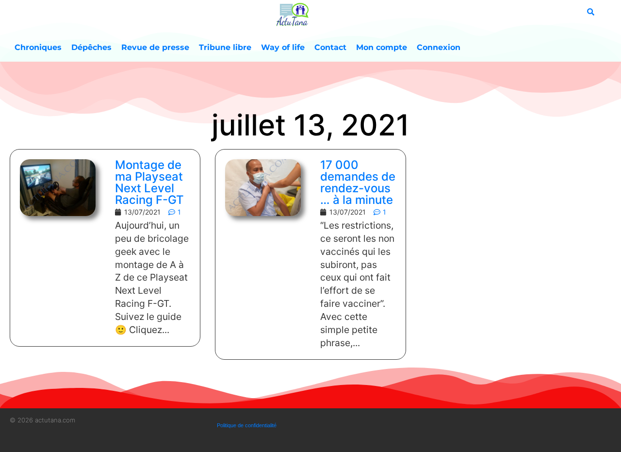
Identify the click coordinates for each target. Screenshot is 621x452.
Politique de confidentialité (247, 425)
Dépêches (91, 47)
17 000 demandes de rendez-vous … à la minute (357, 182)
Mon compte (381, 47)
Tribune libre (225, 47)
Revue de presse (155, 47)
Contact (330, 47)
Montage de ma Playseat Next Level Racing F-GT (149, 182)
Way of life (283, 47)
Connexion (438, 47)
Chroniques (38, 47)
